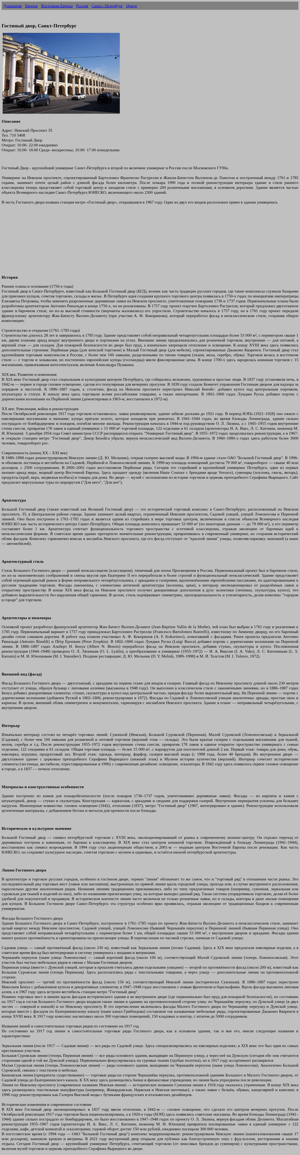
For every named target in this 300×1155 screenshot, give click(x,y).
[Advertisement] (124, 242)
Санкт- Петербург (107, 5)
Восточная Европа (57, 5)
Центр (131, 5)
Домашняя (12, 5)
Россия (82, 5)
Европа (31, 5)
